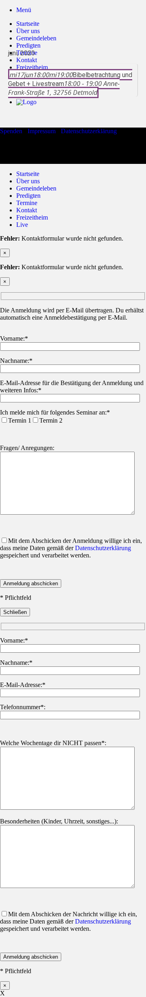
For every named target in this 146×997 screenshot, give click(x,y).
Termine (26, 202)
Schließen (15, 612)
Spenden (11, 131)
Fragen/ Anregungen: (27, 447)
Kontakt (26, 210)
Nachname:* (16, 360)
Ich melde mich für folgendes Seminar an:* (55, 412)
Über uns (28, 30)
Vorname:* (14, 338)
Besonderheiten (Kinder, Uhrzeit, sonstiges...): (59, 821)
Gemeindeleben (36, 188)
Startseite (27, 23)
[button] (23, 9)
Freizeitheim (32, 217)
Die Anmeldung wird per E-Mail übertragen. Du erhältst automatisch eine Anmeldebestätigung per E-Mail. (72, 314)
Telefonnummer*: (22, 707)
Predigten (28, 195)
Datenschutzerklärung (89, 131)
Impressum (42, 131)
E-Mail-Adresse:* (22, 684)
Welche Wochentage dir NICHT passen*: (53, 742)
